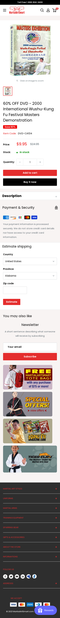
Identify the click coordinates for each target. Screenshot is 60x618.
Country (8, 254)
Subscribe (30, 356)
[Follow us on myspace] (28, 576)
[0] (54, 10)
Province (8, 269)
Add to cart (30, 173)
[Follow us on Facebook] (5, 576)
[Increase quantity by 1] (40, 162)
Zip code (8, 283)
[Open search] (42, 10)
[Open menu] (4, 10)
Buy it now (30, 182)
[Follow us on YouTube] (17, 576)
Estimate (11, 302)
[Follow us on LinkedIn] (23, 576)
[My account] (48, 10)
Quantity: (9, 162)
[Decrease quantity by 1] (20, 162)
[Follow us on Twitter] (11, 576)
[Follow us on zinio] (34, 576)
